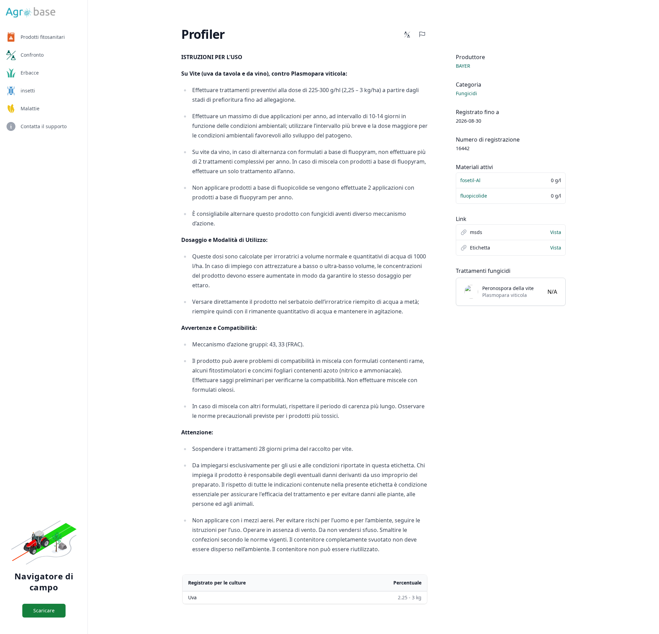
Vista (555, 232)
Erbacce (30, 72)
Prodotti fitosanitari (43, 37)
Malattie (30, 108)
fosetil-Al (470, 180)
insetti (28, 90)
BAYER (463, 66)
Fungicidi (466, 93)
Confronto (32, 55)
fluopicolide (473, 195)
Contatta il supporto (44, 126)
